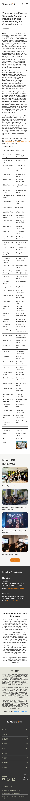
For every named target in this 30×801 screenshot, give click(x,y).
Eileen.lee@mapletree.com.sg (15, 601)
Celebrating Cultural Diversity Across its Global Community (14, 508)
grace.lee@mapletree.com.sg (15, 588)
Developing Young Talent (9, 486)
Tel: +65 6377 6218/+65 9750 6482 (12, 586)
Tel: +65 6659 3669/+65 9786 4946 (12, 598)
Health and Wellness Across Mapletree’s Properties (14, 531)
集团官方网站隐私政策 (14, 790)
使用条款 (4, 790)
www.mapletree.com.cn (20, 712)
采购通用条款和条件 (7, 793)
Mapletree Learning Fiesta (10, 554)
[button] (15, 729)
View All (15, 560)
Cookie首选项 (17, 793)
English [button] (6, 786)
